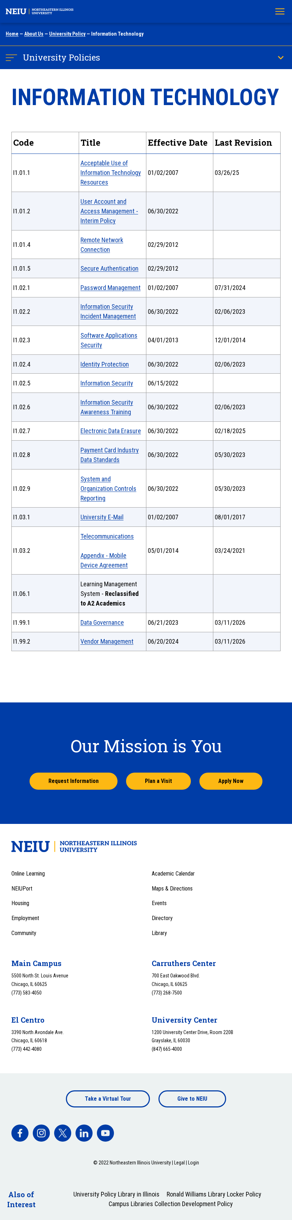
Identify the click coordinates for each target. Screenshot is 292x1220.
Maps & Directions (172, 888)
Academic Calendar (173, 873)
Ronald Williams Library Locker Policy (214, 1194)
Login (193, 1163)
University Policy (67, 34)
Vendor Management (107, 641)
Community (23, 933)
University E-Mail (102, 517)
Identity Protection (104, 364)
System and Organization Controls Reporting (108, 488)
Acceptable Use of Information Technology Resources (110, 172)
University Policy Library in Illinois (116, 1194)
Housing (20, 903)
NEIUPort (21, 888)
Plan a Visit (158, 781)
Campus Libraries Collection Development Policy (171, 1204)
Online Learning (28, 873)
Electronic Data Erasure (110, 431)
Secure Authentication (109, 268)
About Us (33, 34)
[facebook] (19, 1133)
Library (159, 933)
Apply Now (231, 781)
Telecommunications (107, 536)
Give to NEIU (192, 1098)
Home (12, 34)
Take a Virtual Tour (108, 1098)
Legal (179, 1163)
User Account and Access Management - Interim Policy (109, 211)
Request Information (73, 781)
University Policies (61, 57)
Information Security (106, 383)
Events (159, 903)
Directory (162, 918)
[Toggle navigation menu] (279, 11)
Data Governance (102, 622)
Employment (25, 918)
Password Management (110, 287)
